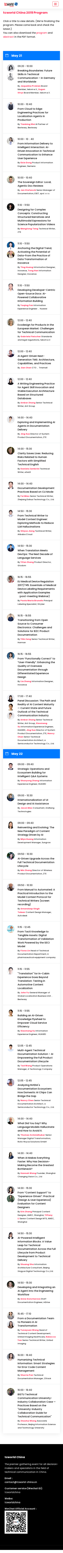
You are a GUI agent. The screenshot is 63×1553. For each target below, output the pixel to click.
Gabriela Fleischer (30, 336)
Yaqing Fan (26, 305)
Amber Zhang (27, 402)
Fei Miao (25, 496)
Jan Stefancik (28, 190)
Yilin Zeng (25, 639)
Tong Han (33, 270)
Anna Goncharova (30, 1298)
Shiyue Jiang (27, 530)
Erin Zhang (26, 1211)
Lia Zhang (25, 681)
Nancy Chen (27, 1100)
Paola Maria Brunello (31, 600)
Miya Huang (26, 839)
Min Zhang (26, 870)
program (41, 32)
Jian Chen (25, 367)
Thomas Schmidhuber (32, 1134)
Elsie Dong (26, 162)
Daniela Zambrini (29, 468)
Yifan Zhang (27, 562)
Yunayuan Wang (29, 1330)
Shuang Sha (27, 1264)
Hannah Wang (28, 1173)
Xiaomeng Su (27, 1030)
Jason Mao (26, 807)
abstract (8, 36)
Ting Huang (26, 267)
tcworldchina (12, 1502)
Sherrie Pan (26, 1375)
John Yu (24, 992)
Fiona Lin (25, 950)
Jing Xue (25, 433)
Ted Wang (26, 1065)
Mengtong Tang (29, 228)
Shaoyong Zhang (29, 780)
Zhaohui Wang (28, 1420)
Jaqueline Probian (30, 85)
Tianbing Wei (27, 124)
